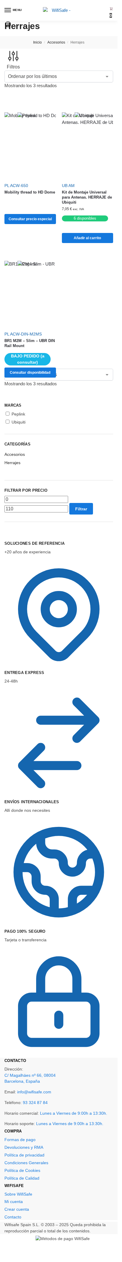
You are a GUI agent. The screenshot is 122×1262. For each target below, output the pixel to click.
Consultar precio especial (30, 219)
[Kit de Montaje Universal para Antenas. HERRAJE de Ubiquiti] (87, 145)
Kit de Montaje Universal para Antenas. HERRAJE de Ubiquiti (87, 197)
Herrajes (12, 462)
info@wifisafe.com (34, 1092)
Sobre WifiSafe (18, 1194)
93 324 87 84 (35, 1102)
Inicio (37, 42)
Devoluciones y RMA (23, 1147)
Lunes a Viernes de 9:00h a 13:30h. (73, 1113)
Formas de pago (20, 1139)
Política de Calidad (21, 1178)
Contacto (12, 1217)
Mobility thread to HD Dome (29, 192)
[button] (111, 12)
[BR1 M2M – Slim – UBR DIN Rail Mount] (30, 294)
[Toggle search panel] (6, 33)
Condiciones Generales (26, 1162)
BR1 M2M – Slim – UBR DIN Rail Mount (29, 343)
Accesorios (56, 42)
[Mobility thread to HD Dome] (30, 145)
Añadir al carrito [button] (87, 238)
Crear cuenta (16, 1209)
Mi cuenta (13, 1201)
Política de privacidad (24, 1155)
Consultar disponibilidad (30, 372)
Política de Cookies (22, 1170)
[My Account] (8, 26)
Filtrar (81, 509)
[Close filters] (6, 537)
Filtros (13, 66)
